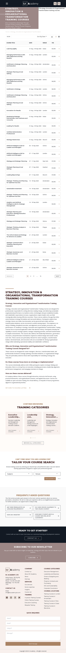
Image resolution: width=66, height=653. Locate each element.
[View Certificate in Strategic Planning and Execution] (33, 65)
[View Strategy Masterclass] (33, 139)
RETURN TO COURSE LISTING (16, 388)
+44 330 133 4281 (15, 581)
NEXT (57, 276)
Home (7, 32)
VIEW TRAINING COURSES (12, 431)
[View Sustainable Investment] (33, 188)
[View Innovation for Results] (33, 110)
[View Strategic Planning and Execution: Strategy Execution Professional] (33, 213)
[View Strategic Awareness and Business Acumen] (33, 253)
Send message (33, 644)
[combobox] (42, 36)
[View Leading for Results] (33, 126)
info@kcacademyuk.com (13, 592)
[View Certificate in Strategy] (33, 89)
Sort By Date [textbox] (41, 36)
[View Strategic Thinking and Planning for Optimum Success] (33, 182)
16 (40, 276)
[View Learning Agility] (33, 49)
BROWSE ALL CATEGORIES (32, 443)
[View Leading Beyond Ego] (33, 175)
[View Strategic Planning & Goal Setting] (33, 73)
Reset (59, 478)
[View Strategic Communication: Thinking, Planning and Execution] (33, 244)
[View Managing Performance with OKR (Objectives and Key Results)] (33, 56)
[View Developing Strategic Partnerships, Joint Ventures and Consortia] (33, 118)
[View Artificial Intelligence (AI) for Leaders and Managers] (33, 146)
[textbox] (19, 474)
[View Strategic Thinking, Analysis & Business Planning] (33, 228)
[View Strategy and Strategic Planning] (33, 161)
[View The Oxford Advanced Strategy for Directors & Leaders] (33, 236)
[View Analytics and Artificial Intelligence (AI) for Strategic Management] (33, 204)
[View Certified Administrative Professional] (33, 133)
